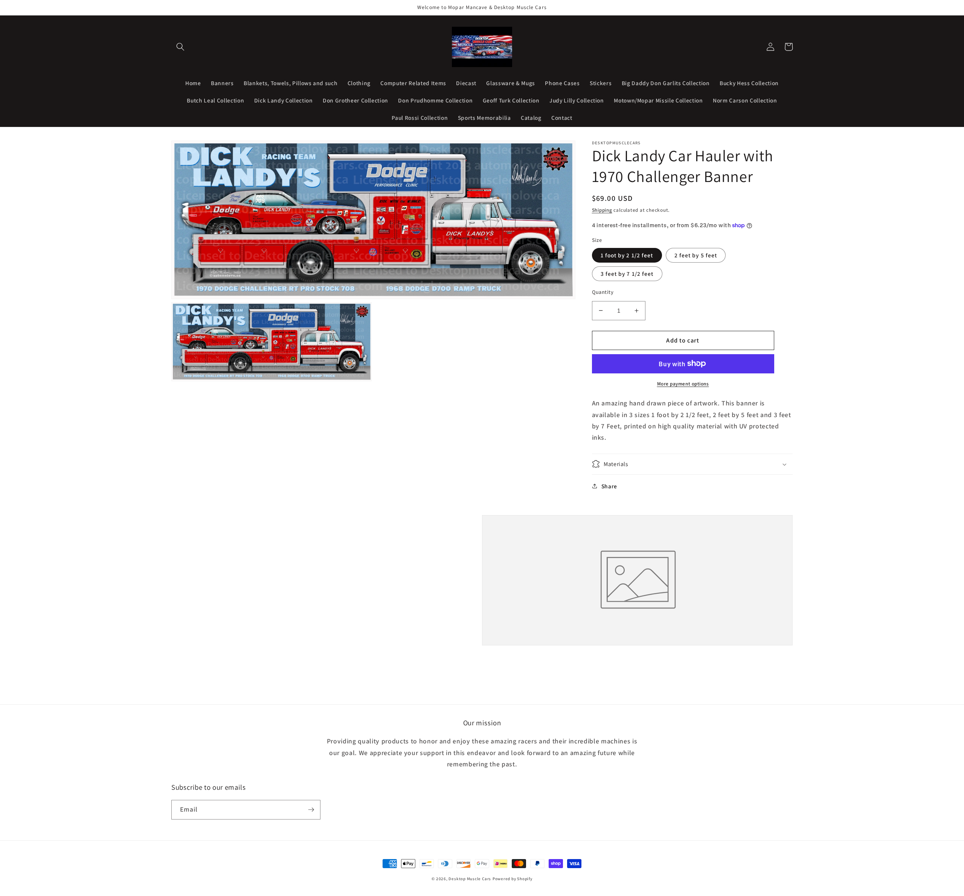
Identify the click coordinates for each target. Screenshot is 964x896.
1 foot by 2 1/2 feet (627, 254)
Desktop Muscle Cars (469, 878)
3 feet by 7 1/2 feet (627, 273)
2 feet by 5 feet (695, 254)
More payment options (683, 383)
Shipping (602, 210)
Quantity (603, 291)
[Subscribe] (311, 810)
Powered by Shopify (512, 878)
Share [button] (609, 485)
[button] (180, 47)
